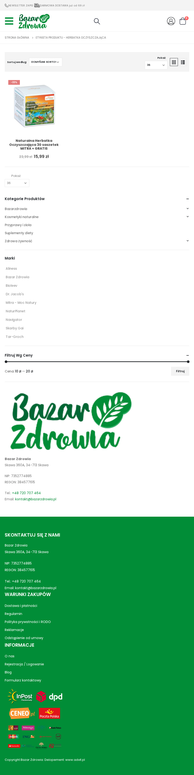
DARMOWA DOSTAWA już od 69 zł (62, 5)
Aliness (11, 268)
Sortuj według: (17, 62)
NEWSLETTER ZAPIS (20, 5)
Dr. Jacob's (15, 294)
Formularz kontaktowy (23, 680)
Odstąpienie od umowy (24, 638)
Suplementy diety (19, 233)
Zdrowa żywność (18, 241)
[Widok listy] (183, 62)
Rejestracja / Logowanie (24, 664)
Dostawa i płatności (21, 605)
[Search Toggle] (97, 21)
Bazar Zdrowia (17, 277)
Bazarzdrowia (16, 208)
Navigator (14, 319)
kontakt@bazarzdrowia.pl (35, 499)
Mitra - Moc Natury (21, 302)
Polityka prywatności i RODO (28, 621)
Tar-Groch (14, 336)
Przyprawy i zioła (18, 225)
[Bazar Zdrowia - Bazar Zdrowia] (34, 21)
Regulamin (13, 613)
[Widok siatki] (174, 62)
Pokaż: (161, 58)
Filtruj (180, 371)
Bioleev (11, 285)
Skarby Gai (14, 328)
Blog (8, 672)
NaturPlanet (15, 311)
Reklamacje (14, 629)
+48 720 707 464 (26, 493)
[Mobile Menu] (10, 21)
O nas (9, 656)
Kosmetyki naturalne (22, 217)
